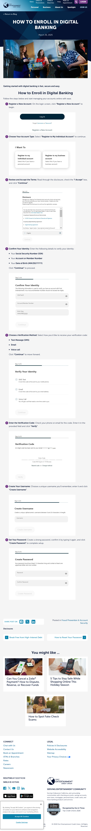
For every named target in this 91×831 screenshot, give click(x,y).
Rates (32, 2)
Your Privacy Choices (57, 757)
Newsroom (8, 768)
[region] (22, 815)
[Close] (41, 804)
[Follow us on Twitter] (9, 789)
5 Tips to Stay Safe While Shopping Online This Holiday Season (65, 681)
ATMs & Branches (11, 757)
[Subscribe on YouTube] (13, 789)
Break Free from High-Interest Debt (25, 637)
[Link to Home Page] (16, 6)
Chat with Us (9, 746)
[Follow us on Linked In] (23, 789)
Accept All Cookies (22, 816)
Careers (7, 764)
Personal (35, 7)
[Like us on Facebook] (4, 789)
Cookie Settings (22, 822)
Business (47, 7)
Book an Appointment (13, 753)
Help (59, 2)
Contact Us (8, 749)
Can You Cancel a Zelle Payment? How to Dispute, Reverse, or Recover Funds (23, 682)
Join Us (83, 7)
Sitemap (50, 753)
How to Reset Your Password (68, 637)
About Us (59, 7)
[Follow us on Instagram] (18, 789)
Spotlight (71, 7)
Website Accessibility (56, 749)
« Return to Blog (10, 14)
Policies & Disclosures (57, 746)
